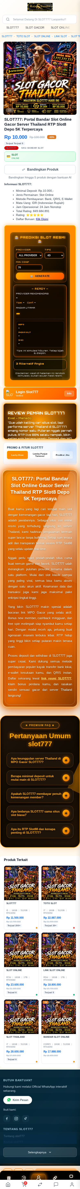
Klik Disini (42, 219)
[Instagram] (16, 1119)
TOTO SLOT (23, 36)
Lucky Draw (17, 455)
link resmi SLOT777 (56, 679)
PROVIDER (23, 250)
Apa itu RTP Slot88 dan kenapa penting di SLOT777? (33, 831)
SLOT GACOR (34, 27)
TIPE (48, 250)
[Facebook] (6, 1119)
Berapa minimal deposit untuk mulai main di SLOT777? (32, 778)
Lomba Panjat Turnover (40, 455)
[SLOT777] (39, 7)
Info (69, 394)
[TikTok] (25, 1119)
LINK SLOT (60, 36)
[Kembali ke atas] (72, 1168)
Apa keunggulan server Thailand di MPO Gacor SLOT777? (36, 760)
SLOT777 (12, 27)
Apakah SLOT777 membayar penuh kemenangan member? (36, 795)
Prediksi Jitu (62, 455)
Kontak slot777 (13, 1142)
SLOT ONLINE (60, 27)
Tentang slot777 (14, 1136)
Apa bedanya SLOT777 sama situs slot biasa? (35, 813)
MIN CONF (22, 262)
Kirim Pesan (20, 1100)
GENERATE (40, 276)
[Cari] (7, 19)
